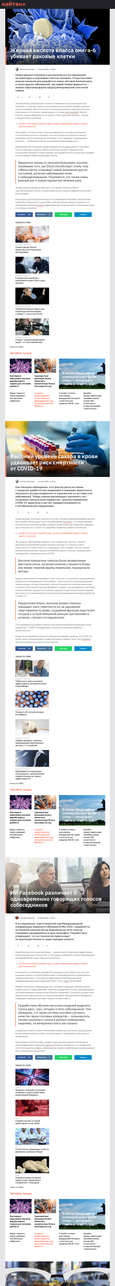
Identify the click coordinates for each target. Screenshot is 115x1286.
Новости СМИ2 (16, 347)
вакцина (40, 205)
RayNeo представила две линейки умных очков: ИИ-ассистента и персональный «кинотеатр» (92, 401)
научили (49, 1045)
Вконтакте (43, 214)
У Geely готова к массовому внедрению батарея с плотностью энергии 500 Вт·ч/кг (69, 398)
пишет (66, 981)
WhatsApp (63, 214)
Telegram (83, 214)
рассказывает (72, 112)
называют (86, 639)
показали (67, 521)
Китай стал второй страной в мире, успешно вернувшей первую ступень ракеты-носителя (53, 125)
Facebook (24, 214)
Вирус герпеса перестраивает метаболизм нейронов (17, 397)
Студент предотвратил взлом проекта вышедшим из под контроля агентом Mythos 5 (43, 399)
